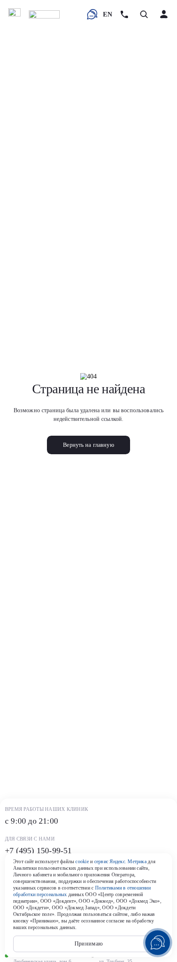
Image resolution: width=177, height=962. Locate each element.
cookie (81, 861)
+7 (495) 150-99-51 (38, 850)
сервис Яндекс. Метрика (120, 861)
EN (107, 14)
